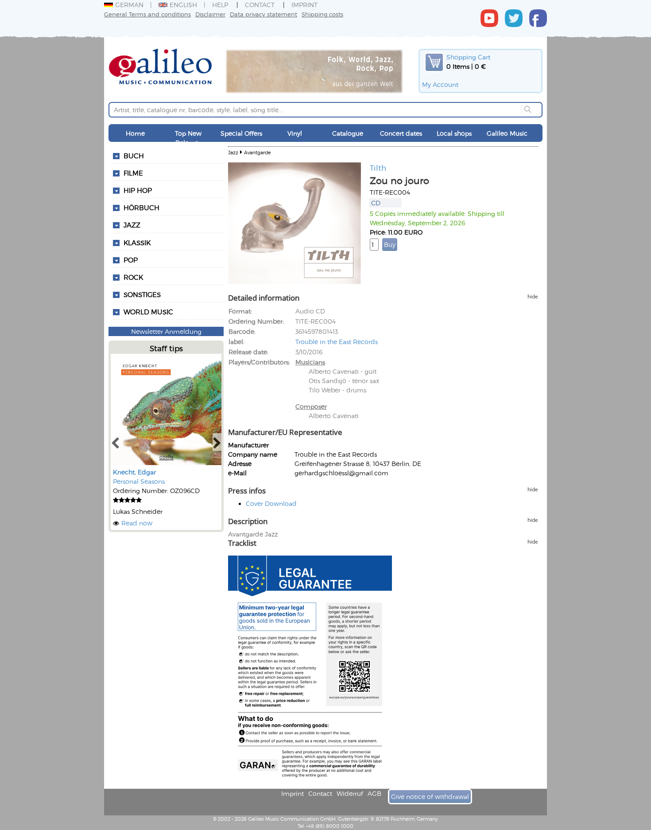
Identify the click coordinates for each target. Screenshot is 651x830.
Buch (134, 156)
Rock (133, 277)
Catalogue (347, 133)
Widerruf (350, 793)
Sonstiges (142, 294)
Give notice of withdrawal (430, 796)
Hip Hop (138, 190)
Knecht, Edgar (134, 472)
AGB (374, 793)
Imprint (304, 4)
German (129, 4)
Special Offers (241, 133)
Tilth (378, 167)
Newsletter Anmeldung (166, 331)
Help (220, 4)
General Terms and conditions (147, 14)
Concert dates (401, 133)
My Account (440, 84)
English (183, 4)
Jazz (132, 225)
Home (135, 133)
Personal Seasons (139, 481)
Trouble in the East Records (336, 341)
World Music (148, 312)
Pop (131, 260)
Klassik (137, 243)
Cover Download (271, 503)
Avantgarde (257, 152)
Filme (133, 173)
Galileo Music (507, 133)
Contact (260, 4)
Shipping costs (322, 14)
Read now (136, 523)
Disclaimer (210, 14)
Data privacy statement (263, 14)
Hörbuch (141, 207)
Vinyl (294, 133)
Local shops (454, 133)
